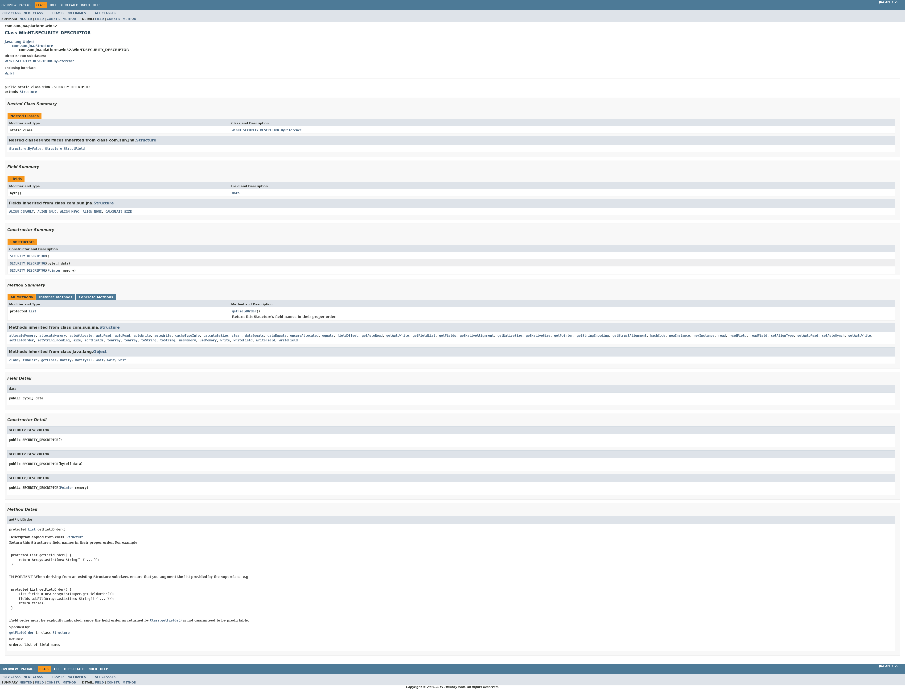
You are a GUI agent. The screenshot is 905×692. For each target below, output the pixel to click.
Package (25, 5)
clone (14, 360)
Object (100, 351)
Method (69, 19)
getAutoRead (372, 335)
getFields (447, 335)
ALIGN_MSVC (69, 211)
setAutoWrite (859, 335)
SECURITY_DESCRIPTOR (28, 256)
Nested (26, 19)
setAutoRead (807, 335)
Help (96, 5)
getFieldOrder (244, 311)
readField (737, 335)
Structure (28, 92)
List (32, 311)
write (225, 340)
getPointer (563, 335)
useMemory (187, 340)
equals (327, 335)
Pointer (54, 270)
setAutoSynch (833, 335)
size (77, 340)
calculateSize (215, 335)
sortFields (94, 340)
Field (39, 19)
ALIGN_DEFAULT (21, 211)
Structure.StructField (65, 148)
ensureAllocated (304, 335)
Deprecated (69, 5)
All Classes (105, 13)
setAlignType (782, 335)
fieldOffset (347, 335)
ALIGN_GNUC (46, 211)
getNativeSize (510, 335)
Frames (58, 13)
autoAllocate (81, 335)
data (235, 193)
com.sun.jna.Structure (32, 46)
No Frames (76, 13)
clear (236, 335)
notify (65, 360)
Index (85, 5)
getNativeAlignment (477, 335)
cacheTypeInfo (187, 335)
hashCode (657, 335)
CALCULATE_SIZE (118, 211)
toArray (113, 340)
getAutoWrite (397, 335)
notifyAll (83, 360)
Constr (53, 19)
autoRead (103, 335)
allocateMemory (22, 335)
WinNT (9, 73)
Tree (53, 5)
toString (148, 340)
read (722, 335)
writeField (243, 340)
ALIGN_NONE (92, 211)
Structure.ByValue (25, 148)
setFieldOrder (21, 340)
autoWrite (142, 335)
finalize (29, 360)
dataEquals (254, 335)
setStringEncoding (53, 340)
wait (99, 360)
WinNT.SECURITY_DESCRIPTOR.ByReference (39, 61)
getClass (48, 360)
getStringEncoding (593, 335)
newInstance (679, 335)
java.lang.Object (20, 42)
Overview (8, 5)
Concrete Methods (96, 297)
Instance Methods (55, 297)
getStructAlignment (629, 335)
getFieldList (424, 335)
